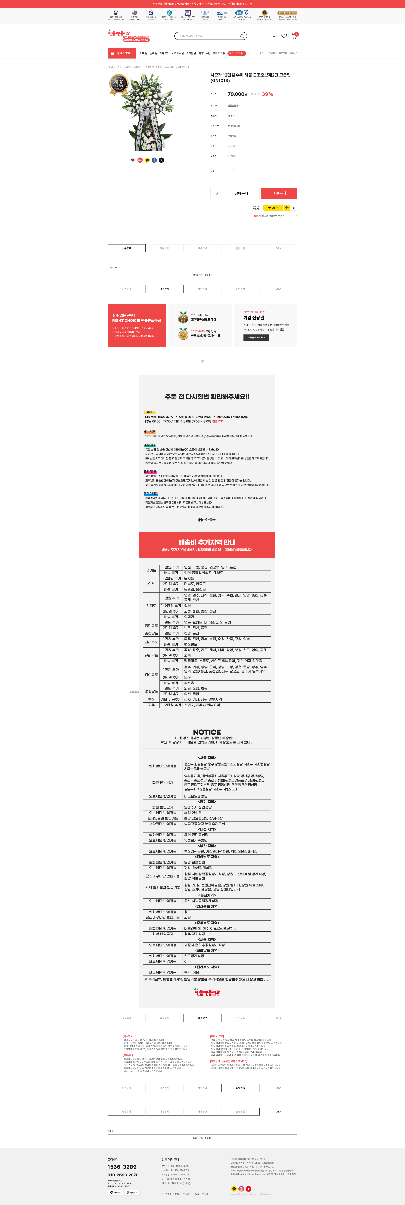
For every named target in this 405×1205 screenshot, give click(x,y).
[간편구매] (273, 208)
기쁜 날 (143, 53)
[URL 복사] (140, 160)
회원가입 (272, 53)
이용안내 (186, 1194)
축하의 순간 (204, 53)
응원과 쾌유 (219, 53)
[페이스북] (154, 160)
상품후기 (126, 248)
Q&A (278, 248)
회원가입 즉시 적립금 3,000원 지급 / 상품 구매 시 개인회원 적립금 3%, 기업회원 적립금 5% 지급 (202, 3)
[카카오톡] (147, 160)
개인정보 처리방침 (201, 1194)
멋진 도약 (164, 53)
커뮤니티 (293, 53)
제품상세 (164, 248)
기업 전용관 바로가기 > (256, 337)
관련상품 (240, 248)
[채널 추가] (287, 208)
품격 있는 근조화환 (123, 67)
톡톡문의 (133, 1192)
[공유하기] (133, 160)
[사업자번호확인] (268, 1163)
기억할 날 (191, 53)
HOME (110, 67)
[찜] (294, 208)
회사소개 (165, 1194)
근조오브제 (137, 67)
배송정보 (202, 248)
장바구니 (241, 193)
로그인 (262, 53)
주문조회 (283, 53)
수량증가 (240, 170)
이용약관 (176, 1194)
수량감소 (244, 170)
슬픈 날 (153, 53)
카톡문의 (117, 1192)
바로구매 (279, 193)
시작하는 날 (178, 53)
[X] (161, 160)
